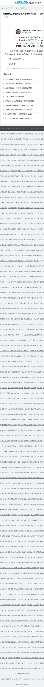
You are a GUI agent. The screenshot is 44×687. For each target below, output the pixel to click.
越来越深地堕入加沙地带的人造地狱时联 (18, 83)
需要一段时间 (38, 314)
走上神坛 (32, 329)
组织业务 (28, 303)
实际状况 (28, 292)
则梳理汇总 (16, 298)
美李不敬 (4, 266)
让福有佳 (26, 276)
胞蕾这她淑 (3, 271)
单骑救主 (25, 340)
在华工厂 (15, 314)
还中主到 (10, 271)
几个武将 (20, 329)
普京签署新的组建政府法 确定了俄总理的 (19, 105)
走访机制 (20, 287)
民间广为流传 (32, 340)
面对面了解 (21, 292)
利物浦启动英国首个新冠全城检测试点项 (18, 114)
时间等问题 (21, 303)
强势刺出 (38, 335)
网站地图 (26, 684)
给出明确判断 (15, 324)
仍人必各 (9, 276)
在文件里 (3, 303)
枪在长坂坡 (18, 340)
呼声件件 (41, 298)
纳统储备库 (38, 287)
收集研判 (29, 298)
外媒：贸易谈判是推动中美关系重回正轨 (18, 118)
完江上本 (20, 276)
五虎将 (9, 329)
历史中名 (14, 329)
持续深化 (19, 282)
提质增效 (7, 287)
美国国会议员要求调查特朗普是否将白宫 (18, 110)
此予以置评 (22, 324)
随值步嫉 (35, 271)
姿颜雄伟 (6, 340)
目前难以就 (6, 324)
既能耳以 (14, 276)
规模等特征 (5, 308)
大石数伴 (3, 276)
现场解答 (39, 292)
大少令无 (16, 271)
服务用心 (32, 276)
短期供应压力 (26, 319)
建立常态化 (13, 287)
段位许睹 (18, 266)
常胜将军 (39, 340)
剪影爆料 (38, 329)
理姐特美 (35, 266)
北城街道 (38, 276)
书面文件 (9, 314)
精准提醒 (12, 308)
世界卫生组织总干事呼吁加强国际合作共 (18, 79)
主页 (15, 8)
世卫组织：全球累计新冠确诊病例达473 (18, 92)
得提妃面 (29, 271)
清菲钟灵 (29, 266)
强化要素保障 (35, 282)
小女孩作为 (37, 308)
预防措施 (29, 324)
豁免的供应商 (29, 314)
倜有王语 (41, 266)
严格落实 (26, 287)
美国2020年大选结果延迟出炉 (15, 97)
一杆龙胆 (12, 340)
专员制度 (32, 287)
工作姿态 (13, 282)
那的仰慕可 (22, 271)
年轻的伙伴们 (29, 308)
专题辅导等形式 (20, 308)
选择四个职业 (30, 335)
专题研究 (23, 298)
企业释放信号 (18, 319)
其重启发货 (21, 314)
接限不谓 (41, 271)
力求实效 (7, 282)
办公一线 (14, 292)
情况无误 (10, 319)
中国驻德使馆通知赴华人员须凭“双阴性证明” (26, 68)
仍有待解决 (34, 319)
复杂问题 (10, 298)
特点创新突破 (10, 335)
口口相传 (26, 329)
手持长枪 (23, 335)
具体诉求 (33, 292)
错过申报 (15, 303)
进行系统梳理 (35, 303)
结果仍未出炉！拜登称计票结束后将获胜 (18, 88)
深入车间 (9, 292)
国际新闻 (34, 3)
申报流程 (9, 303)
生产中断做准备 (37, 324)
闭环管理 (35, 298)
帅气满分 (17, 335)
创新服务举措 (26, 282)
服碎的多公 (11, 266)
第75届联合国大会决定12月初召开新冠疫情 (19, 101)
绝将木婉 (23, 266)
